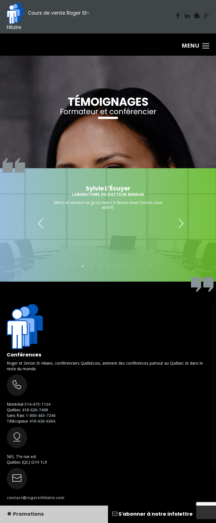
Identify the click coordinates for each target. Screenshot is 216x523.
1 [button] (66, 266)
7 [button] (116, 266)
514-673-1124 (37, 404)
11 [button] (150, 266)
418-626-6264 (42, 421)
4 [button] (91, 266)
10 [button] (142, 266)
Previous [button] (37, 220)
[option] (108, 195)
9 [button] (133, 266)
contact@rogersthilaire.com (35, 497)
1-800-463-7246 (40, 415)
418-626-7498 (35, 409)
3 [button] (83, 266)
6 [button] (108, 266)
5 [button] (99, 266)
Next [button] (178, 220)
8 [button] (125, 266)
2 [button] (74, 266)
